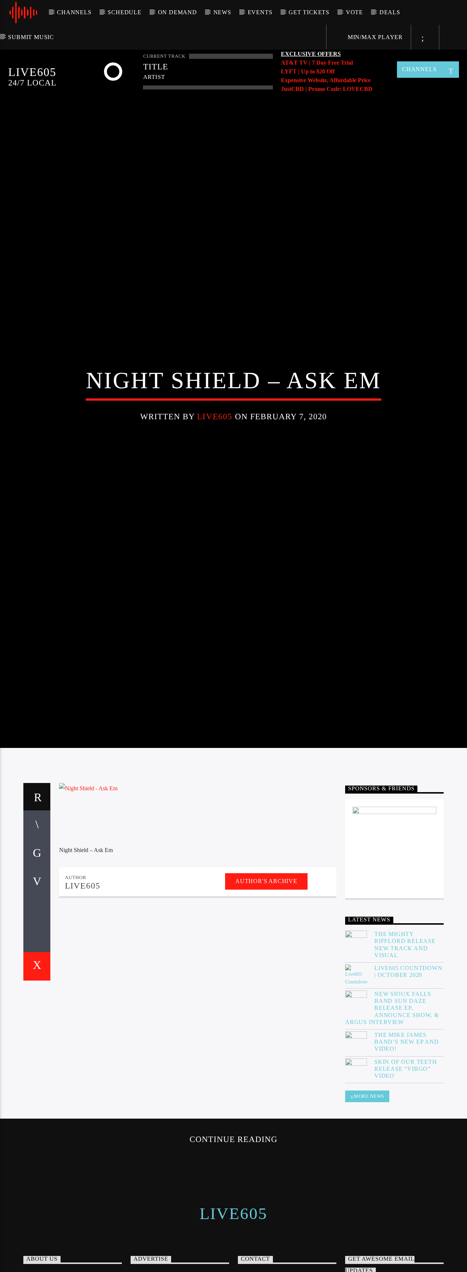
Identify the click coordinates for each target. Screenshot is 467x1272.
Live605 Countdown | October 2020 (408, 1025)
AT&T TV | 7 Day (304, 63)
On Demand (177, 12)
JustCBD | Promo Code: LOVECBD (327, 89)
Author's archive (266, 935)
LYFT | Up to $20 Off (308, 71)
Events (260, 12)
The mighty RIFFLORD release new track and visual (405, 998)
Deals (389, 12)
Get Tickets (309, 12)
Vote (354, 12)
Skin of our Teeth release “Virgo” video (405, 1123)
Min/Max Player (374, 37)
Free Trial (340, 63)
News (222, 12)
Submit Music (31, 37)
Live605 (214, 441)
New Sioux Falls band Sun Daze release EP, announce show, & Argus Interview (392, 1062)
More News (369, 1150)
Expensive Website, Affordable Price (326, 80)
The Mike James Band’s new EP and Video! (406, 1096)
